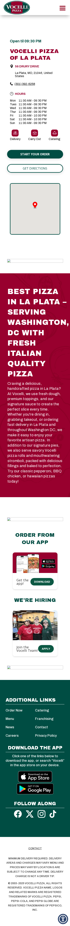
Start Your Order (35, 154)
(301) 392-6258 (25, 84)
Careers (12, 735)
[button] (63, 919)
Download (42, 581)
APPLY (46, 648)
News (10, 727)
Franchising (44, 719)
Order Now (14, 710)
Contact (41, 727)
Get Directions (35, 168)
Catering (42, 710)
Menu (10, 719)
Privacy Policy (46, 735)
